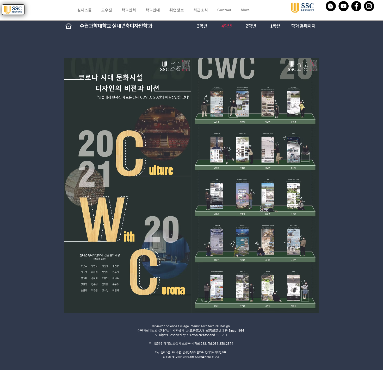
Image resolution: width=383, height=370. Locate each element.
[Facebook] (356, 6)
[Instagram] (369, 6)
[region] (316, 10)
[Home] (68, 25)
